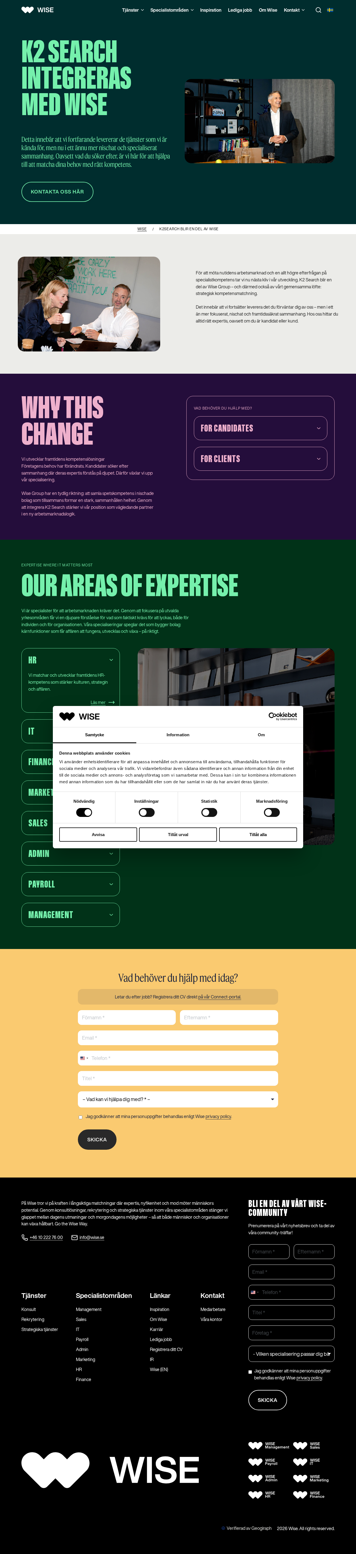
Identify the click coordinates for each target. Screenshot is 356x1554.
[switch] (147, 812)
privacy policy (218, 1116)
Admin (82, 1349)
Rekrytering (32, 1319)
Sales (81, 1319)
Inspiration (210, 10)
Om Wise (268, 10)
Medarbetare (213, 1309)
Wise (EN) (159, 1369)
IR (152, 1359)
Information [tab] (178, 734)
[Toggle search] (318, 10)
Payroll (82, 1339)
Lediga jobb (240, 10)
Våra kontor (211, 1319)
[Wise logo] (39, 10)
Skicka (97, 1139)
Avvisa (98, 834)
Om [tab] (261, 734)
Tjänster (130, 10)
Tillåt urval (178, 834)
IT (78, 1329)
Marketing (85, 1359)
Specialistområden (169, 10)
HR (79, 1369)
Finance (83, 1379)
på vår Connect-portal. (219, 996)
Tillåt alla (258, 834)
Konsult (28, 1309)
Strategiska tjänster (39, 1329)
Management (89, 1309)
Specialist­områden (104, 1295)
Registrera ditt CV (166, 1349)
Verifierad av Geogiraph (249, 1528)
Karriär (156, 1329)
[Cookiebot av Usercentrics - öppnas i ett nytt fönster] (272, 716)
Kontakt (292, 10)
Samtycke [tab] (94, 734)
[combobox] (84, 1058)
